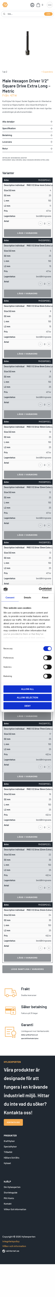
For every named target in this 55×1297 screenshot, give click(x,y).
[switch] (47, 657)
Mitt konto (9, 1198)
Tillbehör (8, 1152)
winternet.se (12, 1251)
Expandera (48, 72)
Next (40, 43)
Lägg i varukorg (27, 233)
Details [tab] (27, 597)
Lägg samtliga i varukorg (27, 969)
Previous (15, 43)
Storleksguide (10, 1192)
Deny (27, 706)
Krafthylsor (9, 1141)
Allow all (27, 689)
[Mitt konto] (32, 5)
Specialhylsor (10, 1146)
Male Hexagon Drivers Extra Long (36, 160)
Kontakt (8, 1203)
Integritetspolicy (11, 1241)
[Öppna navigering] (50, 5)
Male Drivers (17, 160)
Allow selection (27, 697)
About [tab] (45, 597)
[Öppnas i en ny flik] (39, 589)
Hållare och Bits (11, 1157)
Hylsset (7, 1163)
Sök (48, 14)
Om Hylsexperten (12, 1187)
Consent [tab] (10, 597)
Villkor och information (15, 1209)
